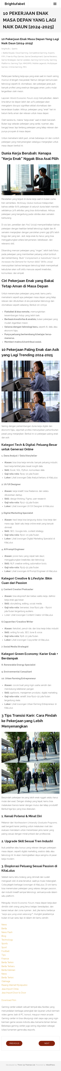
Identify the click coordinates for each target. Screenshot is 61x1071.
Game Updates (23, 60)
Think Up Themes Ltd (26, 1065)
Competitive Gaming (38, 53)
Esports (51, 53)
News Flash (6, 932)
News (4, 924)
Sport (4, 947)
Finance (5, 958)
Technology (7, 940)
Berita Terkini (7, 962)
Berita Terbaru (8, 966)
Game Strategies (8, 60)
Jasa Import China (10, 989)
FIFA (3, 56)
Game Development (34, 56)
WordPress (50, 1065)
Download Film (8, 1000)
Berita (4, 928)
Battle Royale (9, 53)
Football (5, 951)
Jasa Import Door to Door (13, 993)
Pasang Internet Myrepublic (14, 985)
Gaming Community (40, 60)
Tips (3, 955)
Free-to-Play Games (15, 56)
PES (25, 67)
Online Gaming (15, 67)
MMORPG (27, 63)
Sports (14, 49)
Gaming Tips (16, 63)
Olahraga (5, 981)
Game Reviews (50, 56)
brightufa (5, 49)
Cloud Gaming (21, 53)
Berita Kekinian (8, 970)
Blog (3, 936)
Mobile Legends (39, 63)
